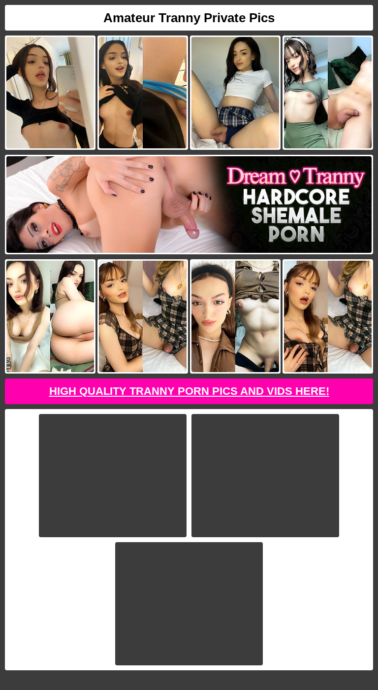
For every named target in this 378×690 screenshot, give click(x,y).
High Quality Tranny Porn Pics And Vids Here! (189, 391)
